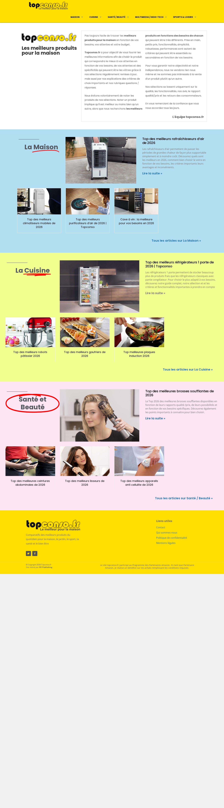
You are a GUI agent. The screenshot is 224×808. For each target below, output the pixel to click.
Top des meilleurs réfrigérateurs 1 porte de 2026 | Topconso (179, 264)
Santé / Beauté (116, 17)
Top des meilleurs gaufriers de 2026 (84, 354)
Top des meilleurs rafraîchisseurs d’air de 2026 (173, 140)
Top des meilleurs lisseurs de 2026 (84, 483)
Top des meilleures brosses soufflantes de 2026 (179, 393)
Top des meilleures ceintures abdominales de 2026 (30, 483)
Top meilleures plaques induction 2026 (139, 354)
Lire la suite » (152, 173)
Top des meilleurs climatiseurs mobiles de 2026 (39, 223)
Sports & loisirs (183, 17)
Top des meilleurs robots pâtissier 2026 (30, 354)
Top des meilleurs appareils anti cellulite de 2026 (139, 483)
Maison (75, 17)
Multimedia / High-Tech (149, 17)
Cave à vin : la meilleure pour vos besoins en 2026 (136, 221)
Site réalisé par (39, 567)
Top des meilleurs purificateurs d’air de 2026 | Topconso (87, 223)
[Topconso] (46, 5)
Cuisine (93, 17)
